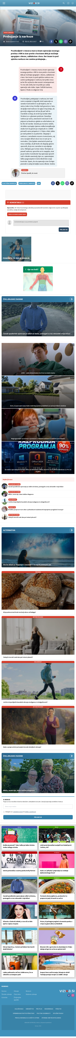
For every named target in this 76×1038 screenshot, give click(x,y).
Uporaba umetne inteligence (51, 1018)
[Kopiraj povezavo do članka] (70, 41)
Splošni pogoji (58, 1013)
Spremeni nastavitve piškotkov (23, 1013)
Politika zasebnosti (44, 1013)
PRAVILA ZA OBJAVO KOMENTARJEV (17, 214)
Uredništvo (30, 1009)
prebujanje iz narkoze (27, 183)
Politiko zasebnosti (30, 812)
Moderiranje (49, 1009)
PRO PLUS (39, 1009)
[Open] (4, 3)
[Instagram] (68, 3)
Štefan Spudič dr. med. (12, 41)
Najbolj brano (7, 479)
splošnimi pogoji (18, 812)
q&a (38, 183)
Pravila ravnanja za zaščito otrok (27, 1018)
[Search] (64, 3)
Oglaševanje (19, 1009)
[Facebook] (73, 3)
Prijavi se (64, 230)
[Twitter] (56, 41)
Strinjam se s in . (20, 812)
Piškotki (58, 1009)
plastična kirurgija (9, 183)
